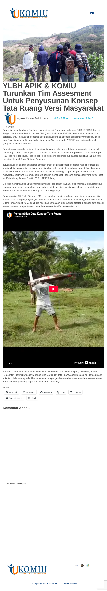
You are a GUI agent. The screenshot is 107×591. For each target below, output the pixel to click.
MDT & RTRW (61, 118)
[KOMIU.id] (28, 13)
